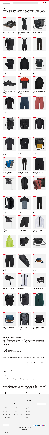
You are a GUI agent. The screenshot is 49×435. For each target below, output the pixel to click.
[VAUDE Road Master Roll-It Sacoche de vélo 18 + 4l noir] (24, 144)
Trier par (4, 14)
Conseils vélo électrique (29, 400)
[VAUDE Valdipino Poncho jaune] (10, 241)
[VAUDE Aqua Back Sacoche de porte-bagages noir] (39, 24)
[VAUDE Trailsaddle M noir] (24, 261)
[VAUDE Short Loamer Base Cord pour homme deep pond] (39, 299)
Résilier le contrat (5, 408)
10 (27, 332)
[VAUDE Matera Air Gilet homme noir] (24, 183)
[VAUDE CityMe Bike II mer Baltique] (10, 319)
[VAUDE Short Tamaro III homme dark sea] (24, 103)
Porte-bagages (28, 421)
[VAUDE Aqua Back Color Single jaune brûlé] (39, 144)
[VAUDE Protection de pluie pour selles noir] (10, 280)
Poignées (27, 420)
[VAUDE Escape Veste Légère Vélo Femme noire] (24, 64)
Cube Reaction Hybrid (29, 411)
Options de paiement (17, 400)
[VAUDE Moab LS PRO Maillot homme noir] (24, 319)
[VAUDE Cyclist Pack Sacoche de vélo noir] (10, 123)
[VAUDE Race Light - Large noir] (10, 183)
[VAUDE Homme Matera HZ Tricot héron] (24, 203)
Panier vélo (27, 418)
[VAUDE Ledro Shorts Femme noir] (24, 222)
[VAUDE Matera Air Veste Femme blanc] (39, 222)
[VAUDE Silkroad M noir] (39, 280)
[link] (17, 332)
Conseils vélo (27, 399)
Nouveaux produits (16, 408)
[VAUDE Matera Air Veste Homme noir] (39, 123)
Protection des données (6, 411)
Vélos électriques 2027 (17, 411)
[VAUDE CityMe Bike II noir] (39, 319)
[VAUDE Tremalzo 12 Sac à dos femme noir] (10, 203)
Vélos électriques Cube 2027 (18, 414)
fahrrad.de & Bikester (6, 432)
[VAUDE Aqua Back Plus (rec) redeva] (39, 183)
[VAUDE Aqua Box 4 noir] (39, 241)
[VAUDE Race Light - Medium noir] (10, 222)
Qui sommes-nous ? (5, 399)
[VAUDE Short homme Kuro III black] (39, 164)
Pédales (27, 417)
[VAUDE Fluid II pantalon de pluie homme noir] (39, 44)
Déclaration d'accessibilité (6, 417)
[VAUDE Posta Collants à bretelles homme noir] (24, 44)
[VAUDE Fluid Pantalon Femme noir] (24, 164)
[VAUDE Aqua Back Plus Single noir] (24, 123)
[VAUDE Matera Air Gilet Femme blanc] (24, 280)
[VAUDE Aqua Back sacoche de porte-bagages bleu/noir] (10, 164)
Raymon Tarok (28, 414)
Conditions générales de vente (7, 414)
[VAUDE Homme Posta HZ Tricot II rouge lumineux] (24, 83)
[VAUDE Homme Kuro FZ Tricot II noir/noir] (10, 144)
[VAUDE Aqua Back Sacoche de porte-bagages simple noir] (39, 64)
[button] (44, 3)
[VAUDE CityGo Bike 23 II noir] (10, 44)
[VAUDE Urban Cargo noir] (10, 299)
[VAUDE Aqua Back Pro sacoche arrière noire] (24, 241)
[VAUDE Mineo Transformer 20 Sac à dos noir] (24, 299)
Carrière (4, 400)
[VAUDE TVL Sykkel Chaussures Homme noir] (10, 83)
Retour (15, 403)
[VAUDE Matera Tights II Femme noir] (10, 261)
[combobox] (25, 3)
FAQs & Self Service (17, 399)
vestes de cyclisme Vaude (6, 358)
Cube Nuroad (27, 408)
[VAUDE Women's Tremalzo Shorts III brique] (39, 103)
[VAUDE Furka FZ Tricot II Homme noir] (10, 103)
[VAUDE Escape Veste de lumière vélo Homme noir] (39, 83)
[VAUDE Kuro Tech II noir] (10, 24)
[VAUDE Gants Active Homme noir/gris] (10, 64)
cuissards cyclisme (24, 362)
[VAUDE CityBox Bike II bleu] (39, 261)
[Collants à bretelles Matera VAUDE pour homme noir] (24, 24)
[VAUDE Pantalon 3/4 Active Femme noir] (39, 203)
